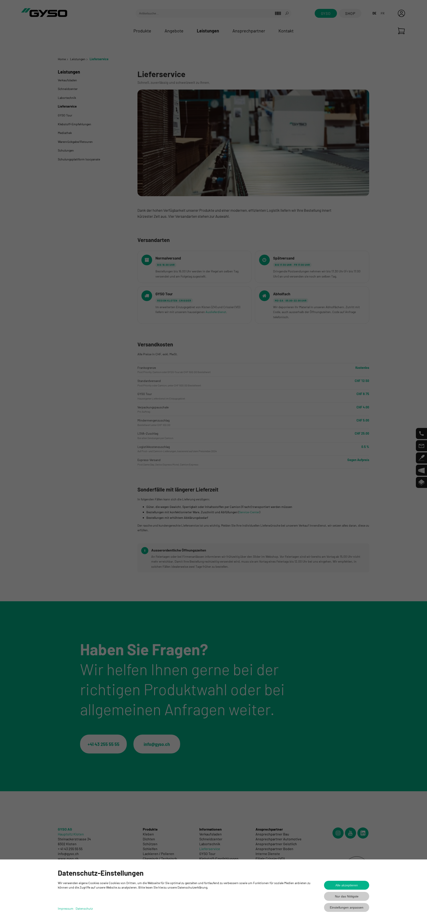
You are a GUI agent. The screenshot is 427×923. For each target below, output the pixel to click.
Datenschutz (84, 908)
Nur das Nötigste (347, 896)
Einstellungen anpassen (346, 907)
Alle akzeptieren (346, 885)
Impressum (65, 908)
